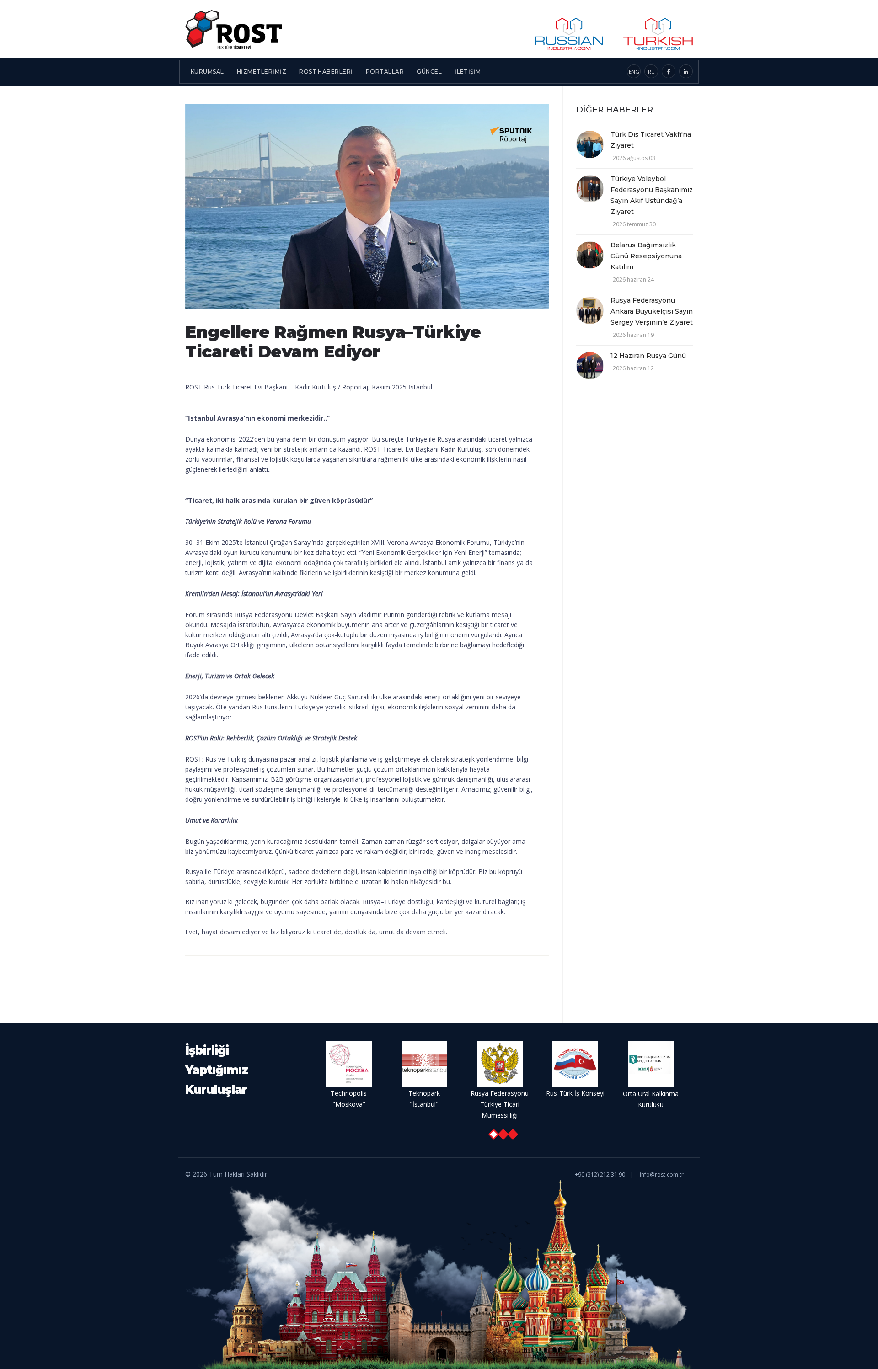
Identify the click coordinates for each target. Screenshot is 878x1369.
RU (651, 71)
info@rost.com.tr (662, 1174)
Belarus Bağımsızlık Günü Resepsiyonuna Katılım (646, 256)
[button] (493, 1134)
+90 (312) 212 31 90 (600, 1174)
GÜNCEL (429, 71)
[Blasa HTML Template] (233, 29)
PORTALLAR (385, 71)
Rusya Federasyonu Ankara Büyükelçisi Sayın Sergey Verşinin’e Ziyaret (651, 311)
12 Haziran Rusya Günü (648, 356)
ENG (634, 71)
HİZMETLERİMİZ (261, 71)
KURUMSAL (207, 71)
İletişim (468, 71)
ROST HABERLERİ (326, 71)
